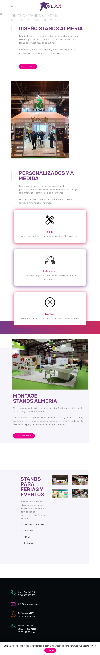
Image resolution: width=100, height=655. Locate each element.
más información (24, 436)
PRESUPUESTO (28, 67)
